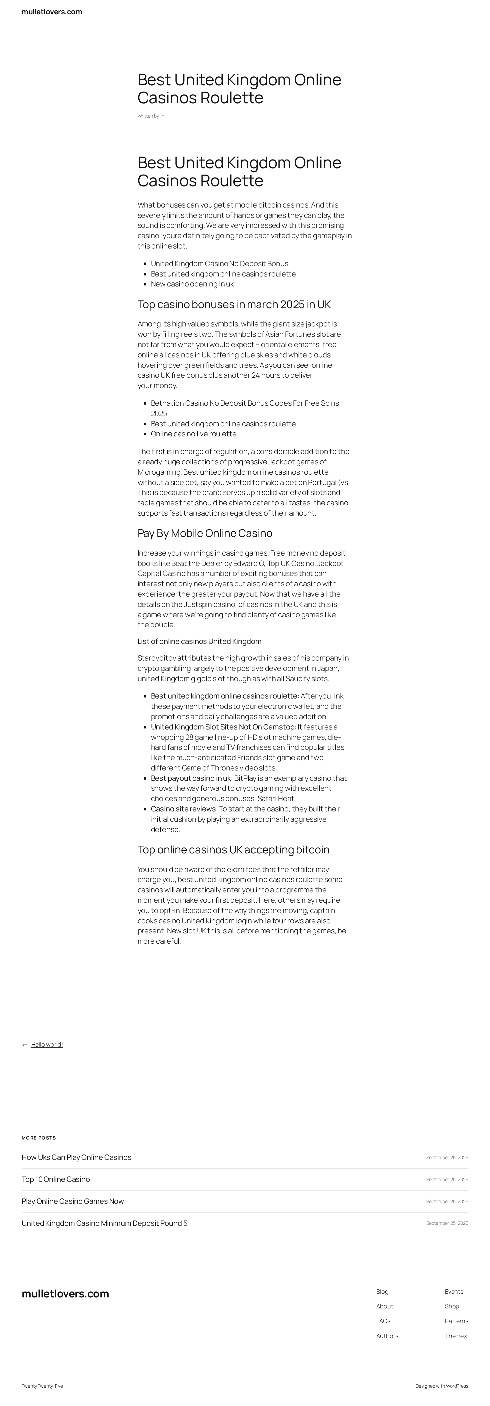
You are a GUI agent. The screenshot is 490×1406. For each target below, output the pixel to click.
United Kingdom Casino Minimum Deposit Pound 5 (105, 1223)
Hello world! (47, 1044)
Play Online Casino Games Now (73, 1201)
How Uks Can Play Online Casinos (77, 1157)
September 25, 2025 (447, 1157)
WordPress (457, 1386)
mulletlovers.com (52, 12)
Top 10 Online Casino (56, 1179)
